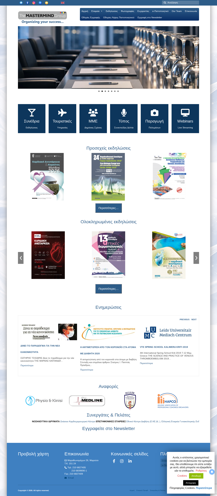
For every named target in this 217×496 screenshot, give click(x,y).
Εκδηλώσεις (112, 11)
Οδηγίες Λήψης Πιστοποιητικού (118, 17)
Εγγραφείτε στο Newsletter (108, 428)
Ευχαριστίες (143, 11)
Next (202, 60)
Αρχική (84, 11)
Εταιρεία (95, 11)
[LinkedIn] (130, 461)
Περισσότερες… (108, 208)
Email (71, 477)
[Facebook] (114, 461)
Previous (15, 60)
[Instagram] (122, 461)
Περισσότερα (26, 365)
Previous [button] (21, 258)
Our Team (177, 11)
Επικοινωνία (191, 11)
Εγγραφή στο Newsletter (150, 17)
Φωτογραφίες (127, 11)
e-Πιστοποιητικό (160, 11)
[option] (48, 255)
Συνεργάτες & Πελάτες (158, 490)
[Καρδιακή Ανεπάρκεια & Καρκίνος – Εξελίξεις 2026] (47, 177)
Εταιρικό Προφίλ (142, 490)
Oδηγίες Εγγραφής (90, 17)
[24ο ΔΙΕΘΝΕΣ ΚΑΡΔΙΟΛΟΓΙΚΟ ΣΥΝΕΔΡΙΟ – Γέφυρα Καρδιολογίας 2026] (108, 177)
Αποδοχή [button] (196, 476)
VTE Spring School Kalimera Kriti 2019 (164, 347)
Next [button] (196, 258)
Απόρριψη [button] (191, 483)
